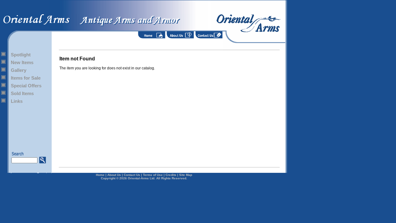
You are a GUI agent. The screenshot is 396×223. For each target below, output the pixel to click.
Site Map (185, 175)
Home (100, 175)
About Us (114, 175)
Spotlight (21, 54)
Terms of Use (153, 175)
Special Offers (26, 85)
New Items (22, 62)
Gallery (18, 70)
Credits (171, 175)
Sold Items (22, 93)
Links (17, 101)
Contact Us (132, 175)
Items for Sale (26, 78)
